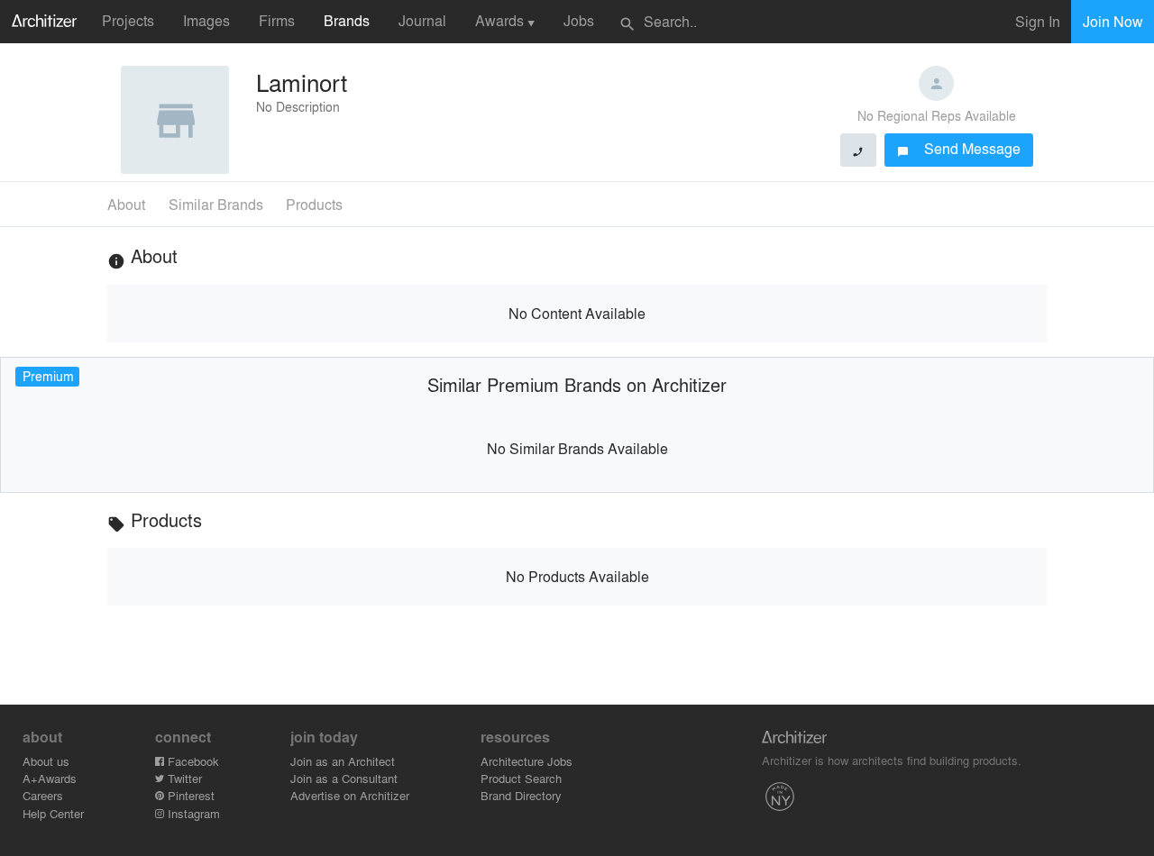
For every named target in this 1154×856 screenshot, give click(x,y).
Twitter (183, 778)
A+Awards (50, 778)
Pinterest (189, 795)
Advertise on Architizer (349, 795)
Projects (128, 20)
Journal (422, 20)
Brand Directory (521, 795)
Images (206, 20)
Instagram (192, 813)
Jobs (578, 20)
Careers (43, 795)
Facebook (191, 760)
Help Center (53, 813)
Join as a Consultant (344, 778)
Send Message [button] (959, 148)
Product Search (521, 778)
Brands (347, 20)
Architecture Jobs (526, 760)
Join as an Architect (342, 760)
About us (46, 760)
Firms (277, 20)
